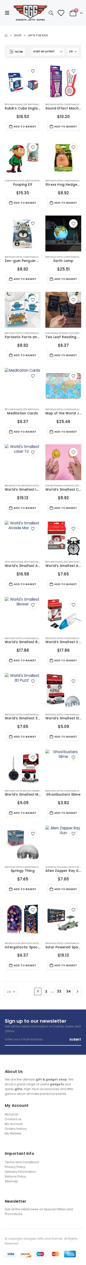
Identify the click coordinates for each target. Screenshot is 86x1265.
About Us (11, 1114)
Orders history (16, 1129)
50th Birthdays (33, 561)
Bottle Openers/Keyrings (37, 790)
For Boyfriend (53, 485)
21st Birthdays (31, 104)
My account (14, 1124)
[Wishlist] (61, 13)
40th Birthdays (14, 561)
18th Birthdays (13, 104)
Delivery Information (20, 1172)
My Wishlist (13, 1133)
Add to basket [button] (25, 126)
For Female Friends (56, 333)
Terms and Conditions (22, 1162)
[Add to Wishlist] (32, 71)
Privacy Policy (15, 1167)
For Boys (68, 485)
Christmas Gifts (73, 104)
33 (59, 991)
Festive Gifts (32, 180)
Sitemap (11, 1181)
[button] (8, 13)
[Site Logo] (30, 13)
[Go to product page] (23, 81)
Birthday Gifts (54, 104)
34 (68, 991)
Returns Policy (15, 1176)
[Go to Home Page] (6, 35)
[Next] (77, 991)
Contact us (13, 1119)
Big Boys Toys (12, 485)
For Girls (80, 485)
